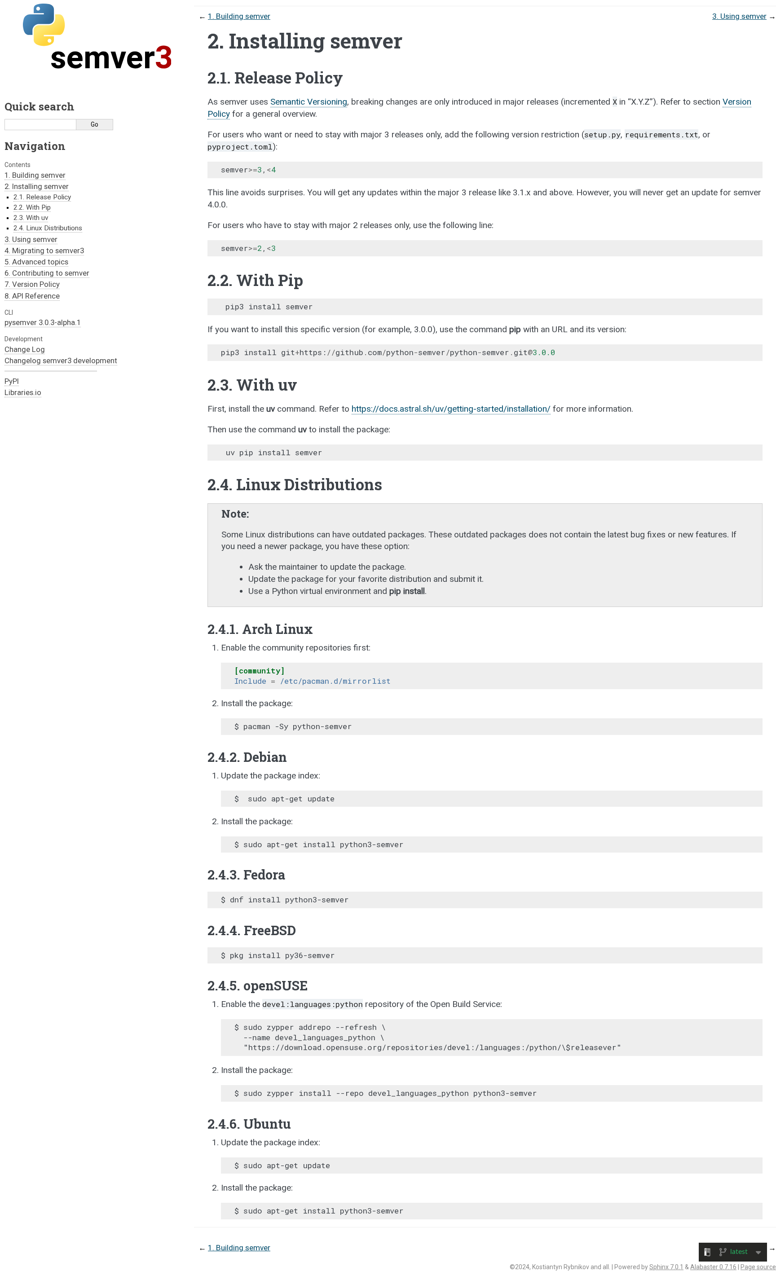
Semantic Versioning (308, 102)
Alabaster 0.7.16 (713, 1267)
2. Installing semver (36, 186)
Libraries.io (22, 392)
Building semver (239, 16)
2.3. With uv (30, 218)
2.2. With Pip (32, 207)
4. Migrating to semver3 (44, 250)
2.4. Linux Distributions (47, 228)
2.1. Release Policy (42, 197)
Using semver (739, 16)
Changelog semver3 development (60, 360)
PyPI (11, 381)
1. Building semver (35, 175)
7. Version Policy (32, 284)
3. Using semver (30, 239)
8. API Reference (32, 295)
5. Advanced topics (36, 261)
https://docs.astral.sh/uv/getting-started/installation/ (451, 409)
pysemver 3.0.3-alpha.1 (42, 322)
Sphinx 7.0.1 (666, 1267)
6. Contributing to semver (46, 272)
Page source (758, 1267)
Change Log (24, 349)
